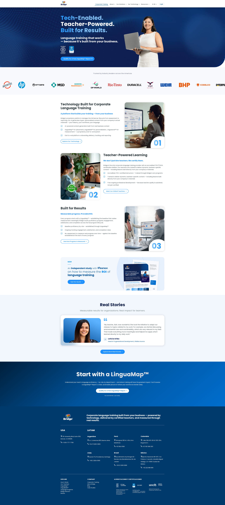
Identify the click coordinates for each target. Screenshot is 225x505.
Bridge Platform (65, 491)
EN (154, 4)
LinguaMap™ (64, 486)
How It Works (64, 482)
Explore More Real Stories (112, 352)
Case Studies (91, 488)
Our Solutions (120, 4)
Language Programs (67, 489)
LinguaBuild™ (64, 488)
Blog (88, 486)
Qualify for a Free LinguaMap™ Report (77, 59)
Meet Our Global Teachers (115, 191)
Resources (144, 4)
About (112, 4)
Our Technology (133, 4)
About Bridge (91, 484)
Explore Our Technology (70, 141)
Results (63, 493)
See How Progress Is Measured (74, 241)
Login (161, 4)
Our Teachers (65, 484)
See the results (75, 282)
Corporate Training (101, 4)
